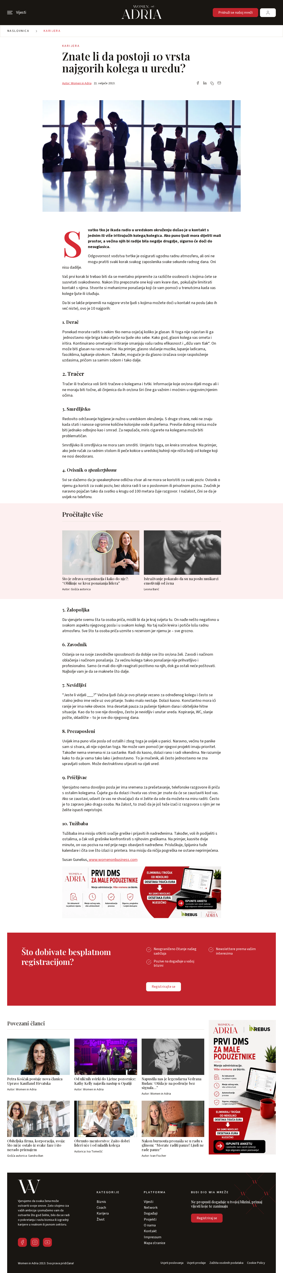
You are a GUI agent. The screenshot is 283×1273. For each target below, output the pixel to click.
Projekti (150, 1219)
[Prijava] (268, 12)
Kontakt (150, 1231)
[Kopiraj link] (212, 83)
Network (150, 1208)
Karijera (52, 31)
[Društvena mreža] (22, 1242)
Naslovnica (18, 31)
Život (101, 1219)
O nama (150, 1225)
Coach (101, 1208)
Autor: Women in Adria (76, 83)
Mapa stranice (154, 1243)
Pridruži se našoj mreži (235, 12)
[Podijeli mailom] (219, 83)
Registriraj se (207, 1218)
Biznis (101, 1202)
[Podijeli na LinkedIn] (205, 83)
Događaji (150, 1213)
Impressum (152, 1237)
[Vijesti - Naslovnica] (141, 12)
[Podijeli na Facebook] (198, 83)
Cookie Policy (256, 1263)
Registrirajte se (163, 986)
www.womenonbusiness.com (113, 859)
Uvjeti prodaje (196, 1263)
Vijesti (148, 1202)
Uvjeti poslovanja (172, 1263)
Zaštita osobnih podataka (226, 1263)
